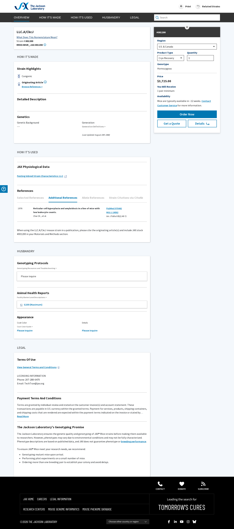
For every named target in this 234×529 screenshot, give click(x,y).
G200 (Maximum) (33, 304)
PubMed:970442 (114, 208)
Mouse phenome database (97, 509)
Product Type (165, 52)
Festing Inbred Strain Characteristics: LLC (40, 176)
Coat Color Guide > (25, 326)
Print (188, 6)
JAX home (28, 499)
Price (160, 76)
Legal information (60, 499)
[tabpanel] (82, 213)
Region (161, 40)
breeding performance (133, 441)
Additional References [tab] (63, 197)
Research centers (34, 509)
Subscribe (203, 489)
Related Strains (211, 6)
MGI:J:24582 (112, 212)
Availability (163, 96)
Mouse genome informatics (63, 509)
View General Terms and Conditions (37, 367)
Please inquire (24, 330)
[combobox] (127, 521)
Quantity (192, 52)
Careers (42, 499)
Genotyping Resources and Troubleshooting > (37, 268)
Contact (160, 489)
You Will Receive (166, 86)
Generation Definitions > (94, 126)
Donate (182, 489)
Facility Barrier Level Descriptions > (32, 297)
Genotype (163, 64)
